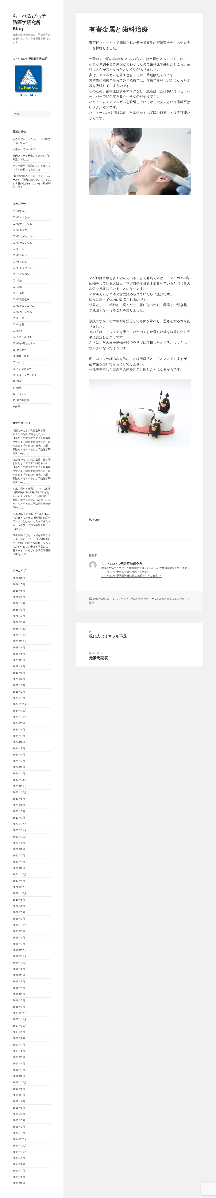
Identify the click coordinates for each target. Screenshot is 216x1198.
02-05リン (18, 249)
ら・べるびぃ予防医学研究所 (132, 598)
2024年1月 (19, 773)
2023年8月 (19, 805)
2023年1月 (19, 817)
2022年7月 (19, 855)
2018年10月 (20, 962)
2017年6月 (19, 1051)
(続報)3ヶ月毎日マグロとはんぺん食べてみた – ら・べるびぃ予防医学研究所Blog (31, 523)
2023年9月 (19, 798)
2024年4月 (19, 754)
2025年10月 (20, 641)
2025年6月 (19, 666)
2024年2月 (19, 767)
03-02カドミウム (22, 312)
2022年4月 (19, 862)
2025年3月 (19, 685)
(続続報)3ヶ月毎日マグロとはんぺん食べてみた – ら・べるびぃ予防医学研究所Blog (32, 501)
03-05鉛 (17, 331)
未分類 (16, 406)
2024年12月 (20, 704)
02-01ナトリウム (22, 223)
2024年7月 (19, 736)
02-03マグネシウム (24, 236)
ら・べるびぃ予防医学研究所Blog (29, 22)
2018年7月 (19, 975)
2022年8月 (19, 849)
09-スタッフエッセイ (25, 375)
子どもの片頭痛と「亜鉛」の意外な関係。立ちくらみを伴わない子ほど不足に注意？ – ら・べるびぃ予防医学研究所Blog (32, 546)
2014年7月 (19, 1170)
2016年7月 (19, 1070)
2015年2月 (19, 1126)
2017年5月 (19, 1057)
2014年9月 (19, 1158)
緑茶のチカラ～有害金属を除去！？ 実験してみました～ (29, 432)
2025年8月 (19, 654)
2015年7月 (19, 1095)
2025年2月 (19, 691)
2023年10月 (20, 792)
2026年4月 (19, 603)
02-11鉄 (17, 280)
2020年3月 (19, 918)
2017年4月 (19, 1063)
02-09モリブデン (22, 268)
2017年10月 (20, 1025)
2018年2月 (19, 1000)
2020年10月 (20, 893)
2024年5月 (19, 748)
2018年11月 (20, 956)
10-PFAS (17, 381)
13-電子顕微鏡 (21, 400)
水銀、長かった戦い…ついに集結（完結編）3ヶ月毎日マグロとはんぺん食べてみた (31, 492)
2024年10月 (20, 717)
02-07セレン (20, 255)
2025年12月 (20, 628)
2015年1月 (19, 1133)
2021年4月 (19, 881)
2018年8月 (19, 969)
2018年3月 (19, 994)
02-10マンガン (21, 274)
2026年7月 (19, 584)
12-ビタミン (20, 394)
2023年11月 (20, 786)
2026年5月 (19, 597)
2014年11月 (20, 1145)
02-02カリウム (21, 230)
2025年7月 (19, 660)
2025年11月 (20, 635)
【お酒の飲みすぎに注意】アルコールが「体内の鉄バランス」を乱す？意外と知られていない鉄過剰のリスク (32, 181)
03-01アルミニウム (24, 305)
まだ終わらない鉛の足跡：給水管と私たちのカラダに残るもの (32, 461)
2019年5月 (19, 931)
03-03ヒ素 (18, 318)
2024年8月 (19, 729)
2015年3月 (19, 1120)
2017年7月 (19, 1044)
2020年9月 (19, 899)
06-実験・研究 (21, 356)
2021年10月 (20, 874)
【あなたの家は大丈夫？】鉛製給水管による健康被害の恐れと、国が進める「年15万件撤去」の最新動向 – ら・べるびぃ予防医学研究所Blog (32, 445)
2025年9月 (19, 647)
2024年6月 (19, 742)
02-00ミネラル (21, 217)
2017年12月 (20, 1013)
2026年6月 (19, 590)
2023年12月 (20, 780)
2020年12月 (20, 887)
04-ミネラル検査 (22, 337)
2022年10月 (20, 836)
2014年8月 (19, 1164)
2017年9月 (19, 1032)
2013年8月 (19, 1183)
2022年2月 (19, 868)
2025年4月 (19, 679)
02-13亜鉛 (18, 293)
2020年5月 (19, 912)
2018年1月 (19, 1006)
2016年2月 (19, 1076)
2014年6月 (19, 1177)
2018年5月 (19, 981)
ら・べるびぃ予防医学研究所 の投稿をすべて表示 (129, 575)
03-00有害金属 (21, 299)
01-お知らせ (20, 211)
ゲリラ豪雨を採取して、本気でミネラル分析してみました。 (32, 167)
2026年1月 (19, 622)
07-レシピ (18, 362)
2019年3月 (19, 937)
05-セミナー (20, 349)
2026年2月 (19, 616)
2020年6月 (19, 906)
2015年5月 (19, 1107)
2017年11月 (20, 1019)
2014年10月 (20, 1152)
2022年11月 (20, 830)
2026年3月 (19, 609)
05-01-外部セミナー (24, 343)
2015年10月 (20, 1082)
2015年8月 (19, 1089)
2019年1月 (19, 944)
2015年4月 (19, 1114)
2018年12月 (20, 950)
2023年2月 (19, 811)
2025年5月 (19, 673)
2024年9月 (19, 723)
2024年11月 (20, 710)
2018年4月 (19, 988)
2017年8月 (19, 1038)
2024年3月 (19, 761)
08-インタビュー (22, 368)
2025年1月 (19, 698)
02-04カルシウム (22, 242)
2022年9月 (19, 843)
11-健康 (17, 387)
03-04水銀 (18, 324)
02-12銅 (17, 287)
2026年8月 (19, 578)
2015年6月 (19, 1101)
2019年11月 (20, 925)
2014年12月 (20, 1139)
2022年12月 (20, 824)
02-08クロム (20, 261)
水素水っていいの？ (24, 149)
